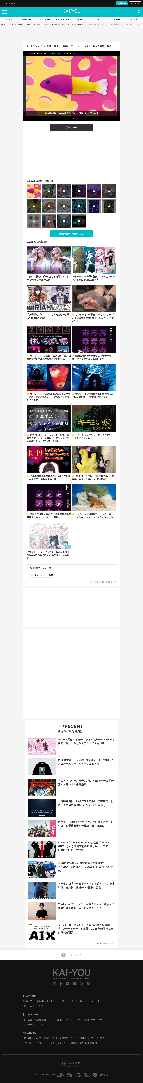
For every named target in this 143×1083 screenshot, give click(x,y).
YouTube (67, 984)
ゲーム (101, 1019)
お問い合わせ (50, 1038)
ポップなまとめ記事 (33, 1006)
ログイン (135, 3)
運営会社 (75, 1043)
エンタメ (41, 1024)
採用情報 (89, 1043)
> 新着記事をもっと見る (106, 943)
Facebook (60, 984)
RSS (88, 984)
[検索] (139, 11)
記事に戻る (71, 127)
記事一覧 (27, 1001)
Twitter (54, 984)
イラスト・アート (16, 25)
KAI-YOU (4, 25)
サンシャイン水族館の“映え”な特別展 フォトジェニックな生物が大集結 (59, 25)
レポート (73, 1001)
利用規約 (100, 1038)
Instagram (82, 984)
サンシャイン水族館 (43, 575)
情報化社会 (40, 1019)
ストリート (29, 1024)
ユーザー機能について (82, 1038)
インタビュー (98, 1001)
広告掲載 (64, 1038)
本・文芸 (27, 1019)
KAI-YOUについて (32, 1038)
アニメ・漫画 (55, 1019)
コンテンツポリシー (58, 1043)
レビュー (84, 1001)
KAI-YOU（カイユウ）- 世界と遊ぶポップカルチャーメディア (71, 12)
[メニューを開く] (4, 11)
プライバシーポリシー (34, 1043)
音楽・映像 (90, 1019)
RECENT (73, 726)
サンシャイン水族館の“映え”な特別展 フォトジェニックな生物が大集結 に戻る (71, 46)
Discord (74, 984)
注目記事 (39, 1001)
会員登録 (122, 3)
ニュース (28, 25)
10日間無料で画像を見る (71, 233)
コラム (63, 1001)
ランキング (51, 1001)
